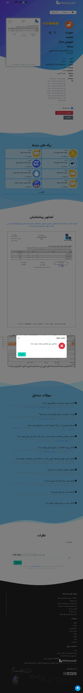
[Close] (18, 338)
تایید (21, 354)
